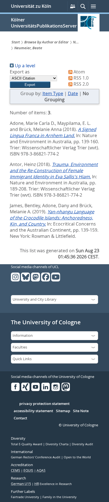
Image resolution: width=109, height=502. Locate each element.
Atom (78, 72)
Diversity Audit (82, 444)
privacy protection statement (44, 404)
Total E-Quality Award (27, 444)
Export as (20, 72)
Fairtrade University (25, 497)
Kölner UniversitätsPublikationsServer (44, 23)
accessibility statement (33, 411)
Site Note (81, 411)
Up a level (24, 66)
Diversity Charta (57, 444)
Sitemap (63, 411)
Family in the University (59, 497)
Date (73, 93)
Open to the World (77, 457)
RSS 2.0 (80, 84)
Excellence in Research (53, 484)
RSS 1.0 (80, 78)
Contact (20, 418)
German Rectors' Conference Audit (36, 457)
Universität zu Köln (31, 6)
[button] (30, 84)
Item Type (52, 93)
